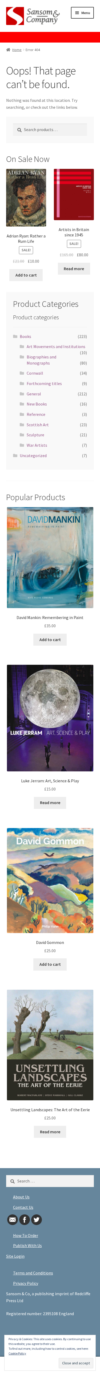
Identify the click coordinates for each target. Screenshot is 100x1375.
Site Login (15, 1256)
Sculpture (35, 434)
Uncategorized (33, 455)
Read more (74, 268)
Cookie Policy (17, 1353)
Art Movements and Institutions (56, 346)
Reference (36, 414)
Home (17, 49)
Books (25, 336)
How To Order (25, 1235)
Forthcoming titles (44, 383)
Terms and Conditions (33, 1273)
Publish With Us (27, 1245)
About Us (21, 1197)
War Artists (37, 445)
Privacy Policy (25, 1283)
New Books (37, 404)
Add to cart (26, 275)
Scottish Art (38, 424)
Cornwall (35, 373)
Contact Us (23, 1207)
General (34, 393)
